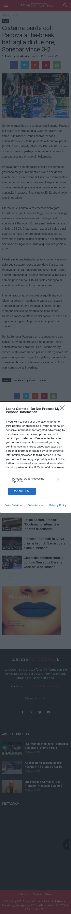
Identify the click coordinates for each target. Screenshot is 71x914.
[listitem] (35, 480)
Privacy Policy (57, 505)
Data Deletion (13, 505)
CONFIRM (22, 491)
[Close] (63, 409)
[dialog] (35, 457)
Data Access (35, 505)
